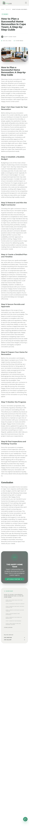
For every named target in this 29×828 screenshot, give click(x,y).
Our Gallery (7, 639)
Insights (8, 9)
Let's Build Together (13, 579)
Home (2, 9)
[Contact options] (25, 819)
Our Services (8, 637)
